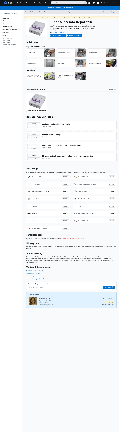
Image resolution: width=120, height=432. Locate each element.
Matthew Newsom (59, 32)
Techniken (30, 70)
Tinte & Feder (34, 295)
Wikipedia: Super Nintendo (33, 273)
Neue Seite (113, 89)
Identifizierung (7, 42)
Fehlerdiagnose (7, 38)
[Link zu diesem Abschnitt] (25, 235)
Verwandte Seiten (7, 26)
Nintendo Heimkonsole (60, 12)
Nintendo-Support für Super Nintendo (36, 276)
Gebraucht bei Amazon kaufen (34, 270)
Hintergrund (6, 40)
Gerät (26, 12)
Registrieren (104, 3)
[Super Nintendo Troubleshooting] (36, 101)
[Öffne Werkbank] (89, 2)
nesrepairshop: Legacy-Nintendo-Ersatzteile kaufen (40, 279)
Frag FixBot (108, 287)
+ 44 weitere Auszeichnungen (107, 304)
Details (4, 35)
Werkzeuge (5, 32)
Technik (5, 23)
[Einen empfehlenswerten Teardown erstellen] (113, 302)
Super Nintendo (10, 13)
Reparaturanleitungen (35, 46)
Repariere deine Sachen (23, 3)
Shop (46, 3)
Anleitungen (5, 18)
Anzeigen (65, 176)
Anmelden (113, 3)
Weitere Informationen (9, 44)
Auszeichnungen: (108, 298)
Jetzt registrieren (68, 8)
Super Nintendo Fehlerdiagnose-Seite (73, 238)
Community (37, 3)
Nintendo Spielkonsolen (45, 12)
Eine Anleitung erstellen (58, 35)
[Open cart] (98, 2)
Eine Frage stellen (111, 117)
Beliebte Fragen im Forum (9, 29)
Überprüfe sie (93, 18)
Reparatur (6, 21)
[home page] (9, 2)
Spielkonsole (33, 12)
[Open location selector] (93, 2)
